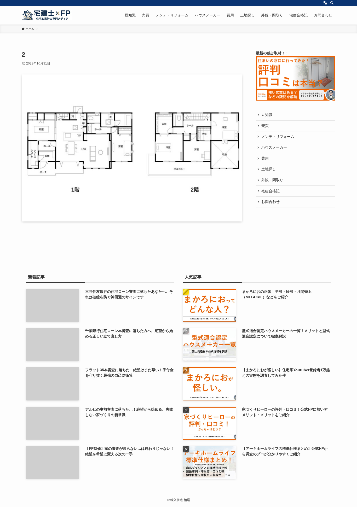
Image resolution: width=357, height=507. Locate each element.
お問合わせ (270, 202)
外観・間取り (272, 180)
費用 (265, 158)
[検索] (332, 3)
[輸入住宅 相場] (47, 15)
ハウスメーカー (274, 147)
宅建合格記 (270, 191)
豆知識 (266, 115)
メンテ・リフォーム (277, 137)
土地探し (268, 169)
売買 (265, 126)
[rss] (325, 3)
